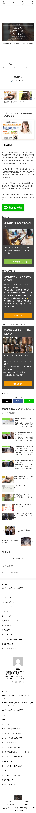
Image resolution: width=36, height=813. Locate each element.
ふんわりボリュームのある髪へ (12, 733)
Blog (3, 715)
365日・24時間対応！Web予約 (12, 588)
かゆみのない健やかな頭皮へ (12, 729)
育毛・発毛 (6, 393)
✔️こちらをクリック (18, 80)
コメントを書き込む (18, 558)
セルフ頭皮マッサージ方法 (11, 634)
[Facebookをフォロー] (18, 682)
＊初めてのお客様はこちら (11, 784)
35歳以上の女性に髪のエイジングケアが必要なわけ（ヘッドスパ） (17, 704)
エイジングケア (7, 597)
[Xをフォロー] (15, 682)
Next (35, 98)
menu (4, 593)
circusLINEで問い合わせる (18, 262)
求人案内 (5, 770)
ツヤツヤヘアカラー (9, 611)
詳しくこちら (18, 384)
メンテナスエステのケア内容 (12, 756)
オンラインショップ (9, 648)
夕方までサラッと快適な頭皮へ (12, 766)
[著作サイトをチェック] (12, 682)
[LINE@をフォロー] (20, 682)
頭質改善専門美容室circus (11, 775)
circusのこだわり (8, 602)
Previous (1, 98)
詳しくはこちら (18, 315)
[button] (32, 566)
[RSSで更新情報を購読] (23, 682)
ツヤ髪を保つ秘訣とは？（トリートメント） (17, 752)
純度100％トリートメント (11, 621)
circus (18, 669)
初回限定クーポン (8, 761)
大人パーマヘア (7, 625)
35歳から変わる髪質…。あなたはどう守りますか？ (17, 696)
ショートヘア (6, 616)
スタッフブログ (7, 606)
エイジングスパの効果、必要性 (12, 639)
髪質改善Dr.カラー (8, 644)
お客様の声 (6, 630)
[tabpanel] (10, 98)
